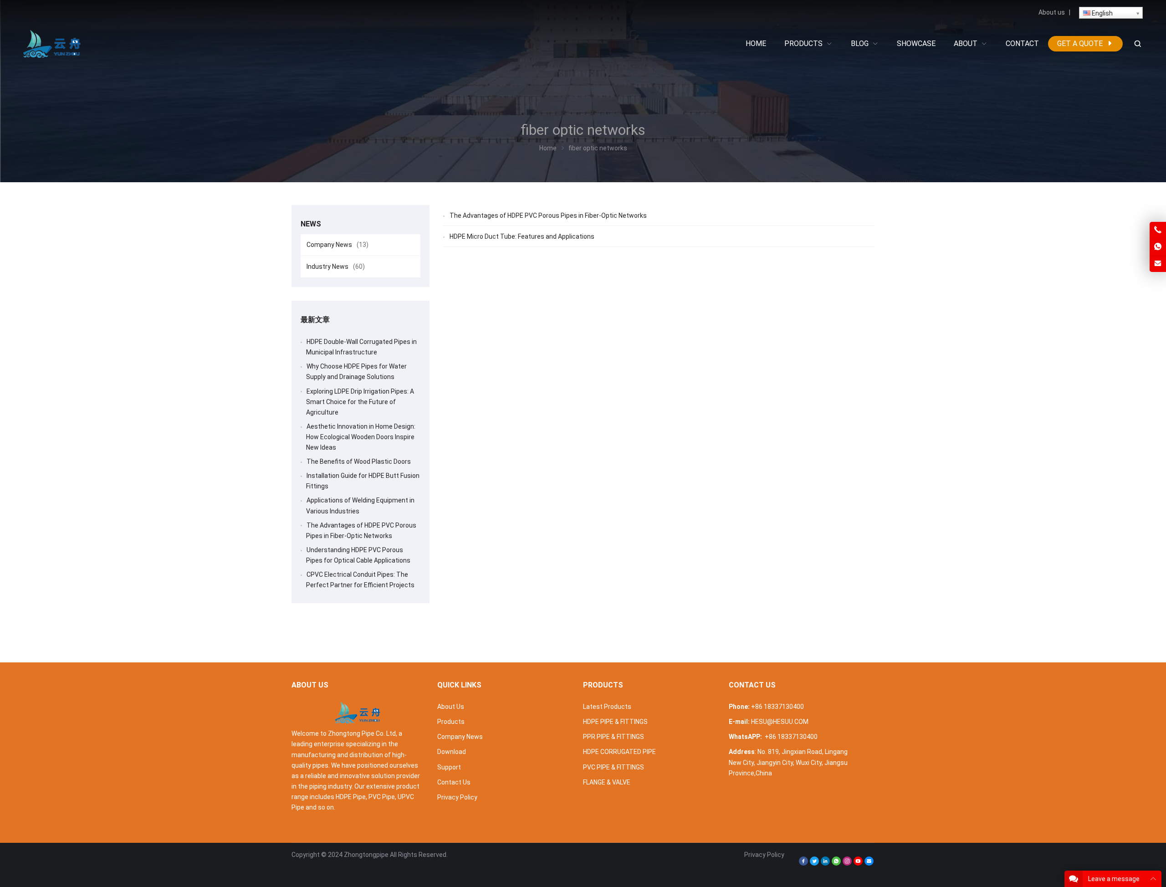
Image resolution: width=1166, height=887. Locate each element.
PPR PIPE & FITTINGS (613, 736)
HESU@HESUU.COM (779, 721)
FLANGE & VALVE (606, 782)
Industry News (336, 266)
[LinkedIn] (825, 863)
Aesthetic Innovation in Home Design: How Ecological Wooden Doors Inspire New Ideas (360, 437)
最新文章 (315, 319)
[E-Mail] (869, 863)
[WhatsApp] (836, 863)
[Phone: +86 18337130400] (1158, 230)
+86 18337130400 (777, 706)
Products (451, 721)
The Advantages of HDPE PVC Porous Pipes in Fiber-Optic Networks (548, 215)
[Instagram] (847, 863)
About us (1051, 12)
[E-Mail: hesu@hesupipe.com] (1158, 264)
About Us (450, 706)
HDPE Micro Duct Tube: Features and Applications (522, 236)
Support (449, 767)
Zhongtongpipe (366, 854)
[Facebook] (803, 863)
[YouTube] (858, 863)
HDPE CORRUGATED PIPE (619, 751)
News (311, 224)
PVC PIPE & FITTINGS (613, 767)
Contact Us (453, 782)
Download (451, 751)
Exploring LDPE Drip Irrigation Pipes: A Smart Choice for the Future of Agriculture (360, 402)
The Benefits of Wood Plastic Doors (359, 461)
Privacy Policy (457, 797)
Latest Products (607, 706)
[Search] (1137, 44)
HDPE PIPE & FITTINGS (615, 721)
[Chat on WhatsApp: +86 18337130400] (1158, 247)
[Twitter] (814, 863)
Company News (337, 244)
